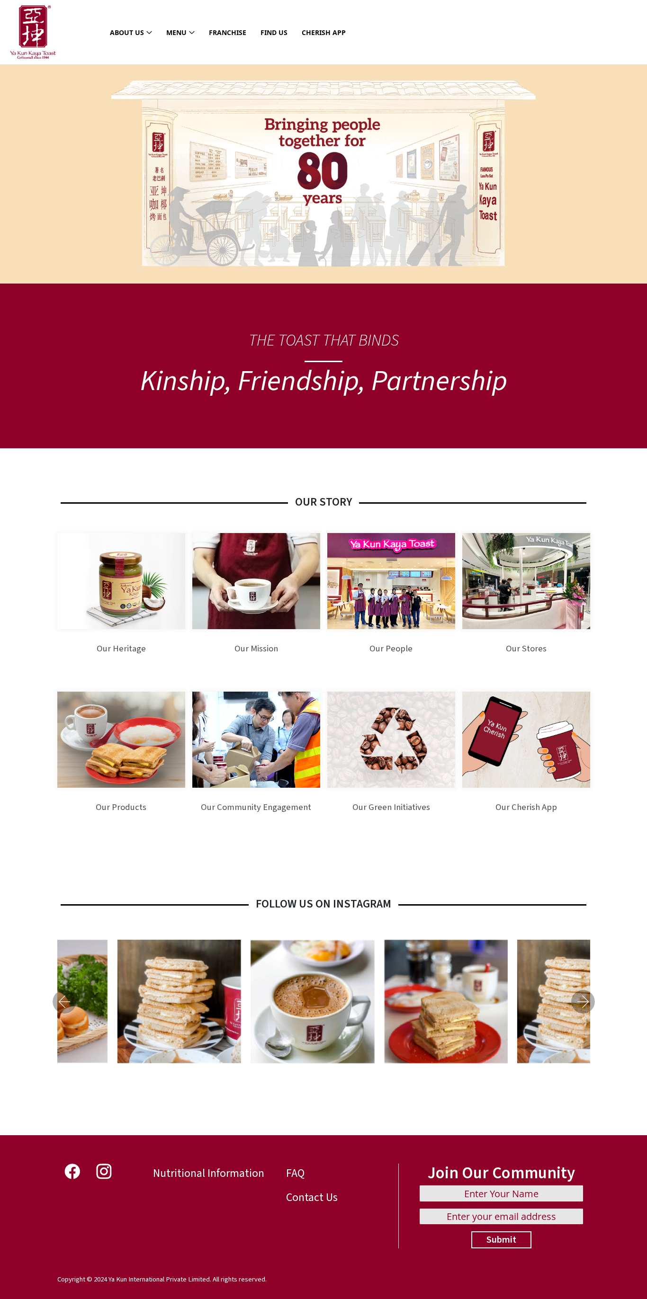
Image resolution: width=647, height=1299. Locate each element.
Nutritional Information (208, 1173)
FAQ (295, 1173)
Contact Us (312, 1197)
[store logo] (33, 32)
